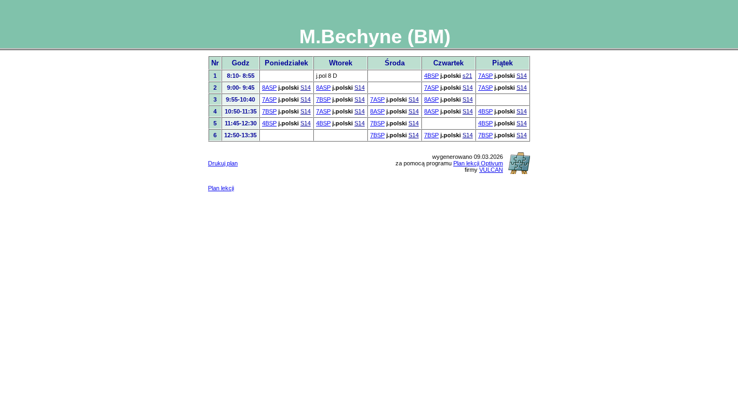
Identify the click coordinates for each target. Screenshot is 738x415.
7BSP (323, 99)
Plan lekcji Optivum (478, 163)
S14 (521, 75)
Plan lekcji (221, 188)
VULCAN (491, 169)
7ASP (485, 75)
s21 (467, 75)
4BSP (431, 75)
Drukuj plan (223, 163)
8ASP (269, 87)
